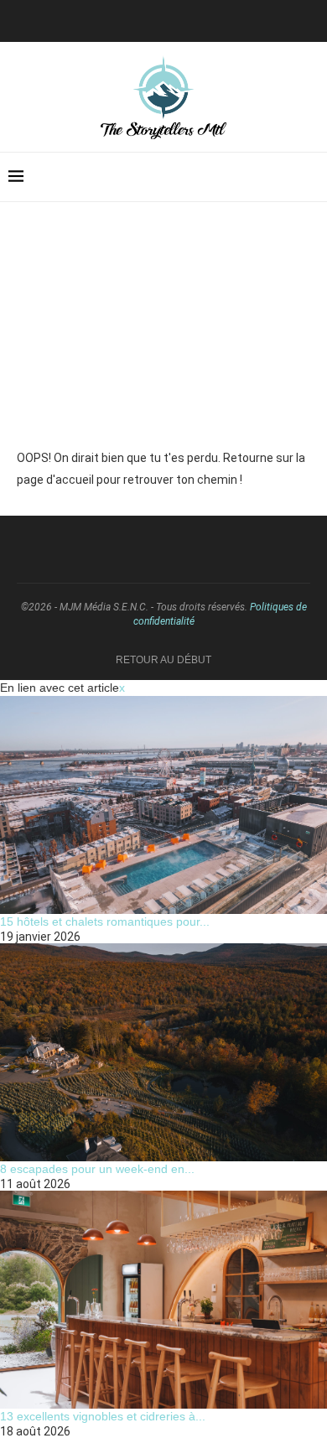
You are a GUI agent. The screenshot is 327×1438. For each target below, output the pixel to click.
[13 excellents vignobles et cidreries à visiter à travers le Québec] (163, 1300)
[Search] (310, 177)
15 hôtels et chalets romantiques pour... (105, 921)
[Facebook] (177, 19)
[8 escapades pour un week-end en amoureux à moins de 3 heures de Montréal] (163, 1052)
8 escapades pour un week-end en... (97, 1169)
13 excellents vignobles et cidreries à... (102, 1416)
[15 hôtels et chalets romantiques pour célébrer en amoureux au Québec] (163, 805)
